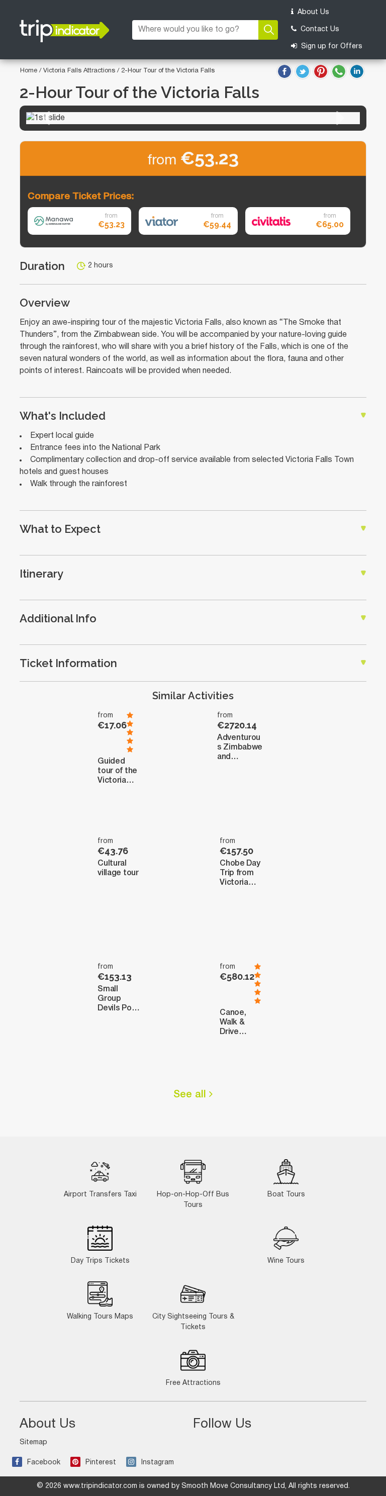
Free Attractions (193, 1383)
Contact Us (319, 29)
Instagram (157, 1462)
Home (28, 71)
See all (191, 1094)
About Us (312, 12)
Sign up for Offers (330, 46)
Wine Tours (286, 1261)
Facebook (43, 1462)
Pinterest (100, 1462)
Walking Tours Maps (100, 1317)
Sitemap (33, 1442)
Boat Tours (286, 1194)
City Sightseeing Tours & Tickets (193, 1322)
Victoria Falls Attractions (80, 71)
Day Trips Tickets (100, 1261)
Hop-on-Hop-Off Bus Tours (193, 1199)
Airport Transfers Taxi (100, 1194)
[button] (46, 118)
